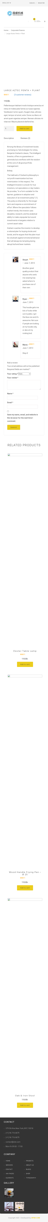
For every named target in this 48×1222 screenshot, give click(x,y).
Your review (12, 378)
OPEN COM (35, 1218)
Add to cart (24, 128)
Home (6, 30)
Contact (9, 1169)
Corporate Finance (18, 30)
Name (10, 394)
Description (9, 138)
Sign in (32, 3)
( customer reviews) (22, 95)
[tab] (12, 138)
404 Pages (10, 1173)
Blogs (28, 1169)
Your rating (12, 374)
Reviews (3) (25, 138)
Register (41, 3)
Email (10, 402)
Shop (28, 1173)
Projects (29, 1161)
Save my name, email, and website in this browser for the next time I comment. (22, 418)
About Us (30, 1165)
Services (9, 1165)
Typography (31, 1178)
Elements (9, 1178)
